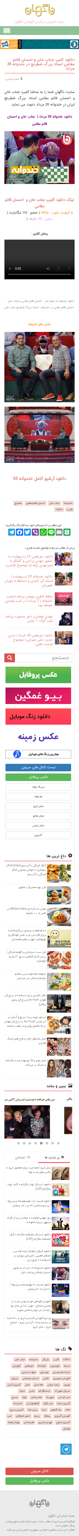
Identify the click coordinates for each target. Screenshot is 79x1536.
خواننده (42, 1366)
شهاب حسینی (29, 1372)
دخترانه (18, 1403)
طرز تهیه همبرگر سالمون (32, 887)
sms (68, 1410)
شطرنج (18, 503)
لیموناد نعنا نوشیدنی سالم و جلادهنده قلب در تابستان (30, 976)
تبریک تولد (38, 786)
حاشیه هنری (12, 79)
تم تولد (38, 796)
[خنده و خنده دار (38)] (44, 1116)
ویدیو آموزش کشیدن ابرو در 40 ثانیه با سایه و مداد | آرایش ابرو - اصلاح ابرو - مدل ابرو (29, 1322)
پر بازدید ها (53, 1157)
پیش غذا (33, 1410)
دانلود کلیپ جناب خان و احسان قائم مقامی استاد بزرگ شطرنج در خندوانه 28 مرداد (41, 64)
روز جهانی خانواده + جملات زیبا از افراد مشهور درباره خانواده (29, 1220)
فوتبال (66, 1429)
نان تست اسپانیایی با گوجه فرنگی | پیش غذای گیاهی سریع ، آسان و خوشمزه (26, 956)
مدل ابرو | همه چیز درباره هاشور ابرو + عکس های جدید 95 (28, 1169)
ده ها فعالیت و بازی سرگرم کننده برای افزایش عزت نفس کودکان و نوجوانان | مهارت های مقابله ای (27, 935)
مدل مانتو (38, 815)
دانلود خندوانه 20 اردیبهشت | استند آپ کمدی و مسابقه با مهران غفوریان (28, 581)
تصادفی (21, 1157)
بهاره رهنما (14, 1422)
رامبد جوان (53, 1385)
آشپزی (38, 835)
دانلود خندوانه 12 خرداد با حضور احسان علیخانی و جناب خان (32, 1270)
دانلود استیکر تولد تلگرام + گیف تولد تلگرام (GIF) (29, 1186)
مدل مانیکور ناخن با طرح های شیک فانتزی (26, 1040)
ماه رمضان (36, 1397)
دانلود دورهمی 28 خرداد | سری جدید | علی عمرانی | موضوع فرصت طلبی (30, 640)
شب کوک (48, 1403)
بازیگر (45, 1359)
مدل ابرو (38, 806)
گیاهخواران (33, 1403)
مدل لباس (38, 825)
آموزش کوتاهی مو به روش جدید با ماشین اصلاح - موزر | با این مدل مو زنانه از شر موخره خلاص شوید (31, 1305)
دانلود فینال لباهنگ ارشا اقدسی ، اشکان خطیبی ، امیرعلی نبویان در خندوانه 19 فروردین (31, 1255)
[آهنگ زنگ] (38, 754)
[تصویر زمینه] (38, 737)
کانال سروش (39, 1471)
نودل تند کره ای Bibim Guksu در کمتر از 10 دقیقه (26, 910)
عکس (46, 1378)
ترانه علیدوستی (61, 1372)
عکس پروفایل (38, 777)
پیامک (47, 1416)
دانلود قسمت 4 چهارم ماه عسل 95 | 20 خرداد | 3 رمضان (30, 1286)
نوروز (67, 1385)
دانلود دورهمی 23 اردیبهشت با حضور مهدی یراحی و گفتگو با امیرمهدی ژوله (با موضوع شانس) (29, 561)
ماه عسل (38, 1385)
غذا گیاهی (56, 1410)
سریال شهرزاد (62, 1391)
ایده (44, 1410)
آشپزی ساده (63, 1403)
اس (10, 1416)
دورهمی (29, 1366)
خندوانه (68, 503)
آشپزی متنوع (63, 1422)
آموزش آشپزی (62, 1416)
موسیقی (44, 1372)
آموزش (16, 1366)
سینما (67, 1366)
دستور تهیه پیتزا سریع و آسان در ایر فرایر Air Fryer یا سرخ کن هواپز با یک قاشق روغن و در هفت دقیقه (25, 1021)
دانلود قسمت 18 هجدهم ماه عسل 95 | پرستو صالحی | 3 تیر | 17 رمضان (29, 1203)
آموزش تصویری (61, 1378)
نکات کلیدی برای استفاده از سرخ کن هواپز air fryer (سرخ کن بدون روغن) (25, 999)
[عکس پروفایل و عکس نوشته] (38, 675)
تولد (24, 1397)
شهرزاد (50, 1397)
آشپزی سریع (16, 1410)
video (59, 509)
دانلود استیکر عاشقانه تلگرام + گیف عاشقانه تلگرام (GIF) (30, 1236)
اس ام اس (64, 1397)
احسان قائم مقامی (35, 503)
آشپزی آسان (14, 1385)
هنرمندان (29, 1422)
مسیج (15, 1397)
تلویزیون (55, 1366)
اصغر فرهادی (23, 1416)
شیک (22, 1391)
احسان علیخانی (31, 1378)
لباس (31, 1391)
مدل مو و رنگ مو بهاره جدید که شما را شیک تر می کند (26, 1062)
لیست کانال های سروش (38, 767)
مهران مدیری (45, 1422)
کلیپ (69, 509)
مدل (27, 1385)
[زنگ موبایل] (38, 716)
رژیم (37, 1416)
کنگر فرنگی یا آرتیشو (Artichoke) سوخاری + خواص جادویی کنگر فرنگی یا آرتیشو (26, 870)
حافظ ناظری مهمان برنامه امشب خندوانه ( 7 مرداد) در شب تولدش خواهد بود (29, 601)
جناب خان (54, 503)
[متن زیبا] (38, 696)
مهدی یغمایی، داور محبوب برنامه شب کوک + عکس (29, 619)
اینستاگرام (44, 1391)
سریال (14, 1378)
